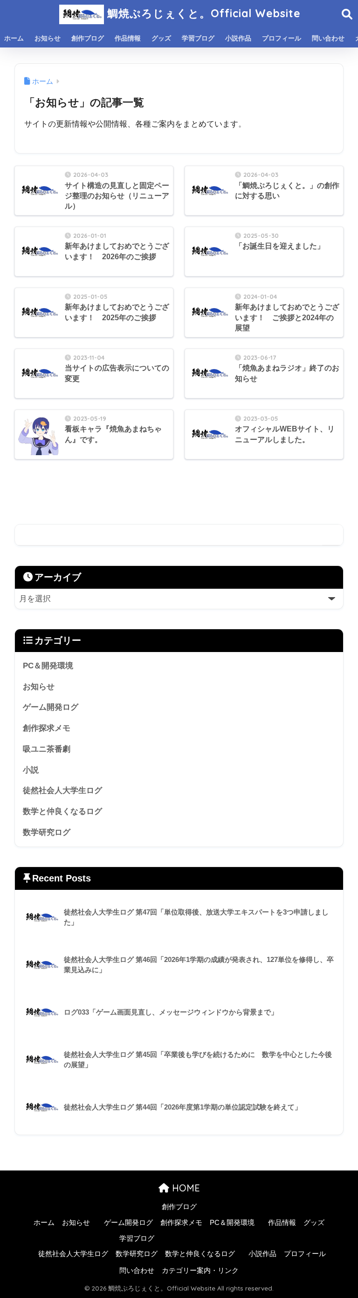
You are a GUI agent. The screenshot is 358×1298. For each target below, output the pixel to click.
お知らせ (47, 38)
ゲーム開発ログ (50, 707)
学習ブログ (198, 38)
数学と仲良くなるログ (62, 811)
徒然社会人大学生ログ (62, 790)
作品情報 (128, 38)
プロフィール (281, 38)
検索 (332, 535)
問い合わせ (328, 38)
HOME (184, 1188)
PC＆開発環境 (48, 665)
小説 (31, 770)
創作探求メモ (46, 728)
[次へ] (206, 495)
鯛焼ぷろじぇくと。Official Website (202, 13)
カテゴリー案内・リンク (200, 1270)
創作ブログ (87, 38)
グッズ (161, 38)
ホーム (14, 38)
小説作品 (238, 38)
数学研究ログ (46, 832)
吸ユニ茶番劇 (46, 749)
